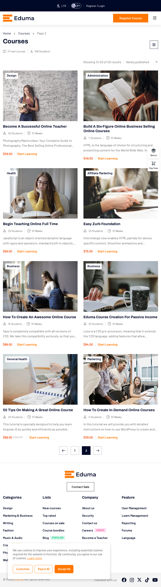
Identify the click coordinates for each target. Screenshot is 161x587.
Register (91, 5)
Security (88, 515)
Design (11, 75)
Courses (24, 33)
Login (101, 5)
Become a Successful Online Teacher (35, 126)
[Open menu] (155, 19)
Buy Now (153, 168)
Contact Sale (80, 487)
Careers (87, 530)
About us (88, 508)
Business (13, 266)
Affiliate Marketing (100, 173)
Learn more (34, 558)
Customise (22, 569)
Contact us (89, 523)
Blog (46, 538)
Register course (130, 18)
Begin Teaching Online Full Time (30, 224)
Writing (8, 523)
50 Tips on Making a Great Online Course (38, 410)
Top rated (49, 515)
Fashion (8, 530)
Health (11, 173)
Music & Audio (12, 538)
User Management (134, 508)
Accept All (64, 569)
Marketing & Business (18, 515)
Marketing (94, 359)
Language (128, 538)
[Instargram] (131, 580)
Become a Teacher (95, 538)
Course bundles (53, 530)
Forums (127, 530)
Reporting (129, 523)
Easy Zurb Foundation (101, 224)
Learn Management (135, 515)
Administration (97, 75)
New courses (52, 508)
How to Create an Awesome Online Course (39, 317)
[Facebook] (124, 580)
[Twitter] (139, 580)
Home (7, 33)
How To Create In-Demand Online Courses (119, 410)
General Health (17, 359)
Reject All (43, 569)
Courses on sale (54, 523)
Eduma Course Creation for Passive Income (120, 317)
